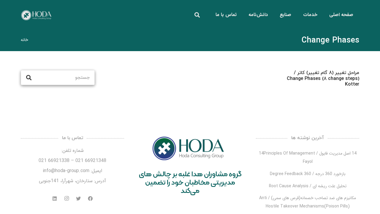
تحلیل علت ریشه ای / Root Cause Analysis (307, 186)
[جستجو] (197, 15)
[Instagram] (66, 198)
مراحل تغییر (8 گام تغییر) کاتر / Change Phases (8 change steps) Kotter (323, 78)
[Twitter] (78, 198)
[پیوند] (36, 15)
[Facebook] (90, 198)
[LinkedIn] (55, 198)
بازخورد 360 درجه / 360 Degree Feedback (308, 174)
